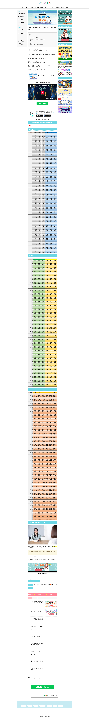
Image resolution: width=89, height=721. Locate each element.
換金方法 (61, 705)
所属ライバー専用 (21, 22)
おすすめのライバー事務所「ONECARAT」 (37, 44)
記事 (18, 25)
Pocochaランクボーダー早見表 (34, 581)
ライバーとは (20, 38)
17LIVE (36, 705)
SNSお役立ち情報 (43, 7)
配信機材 (19, 18)
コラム (67, 7)
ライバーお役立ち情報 (34, 7)
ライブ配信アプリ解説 (24, 7)
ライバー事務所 (51, 7)
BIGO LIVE (43, 705)
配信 (55, 705)
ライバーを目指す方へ (21, 33)
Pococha (23, 705)
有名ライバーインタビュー (21, 30)
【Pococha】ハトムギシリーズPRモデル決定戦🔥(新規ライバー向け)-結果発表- (45, 585)
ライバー (49, 705)
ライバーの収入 (20, 40)
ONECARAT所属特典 (60, 7)
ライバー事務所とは (21, 44)
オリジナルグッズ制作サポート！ (39, 587)
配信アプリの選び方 (21, 41)
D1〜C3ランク (33, 40)
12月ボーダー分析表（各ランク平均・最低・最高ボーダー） (39, 39)
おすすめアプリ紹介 (21, 34)
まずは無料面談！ (42, 103)
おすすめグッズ (20, 43)
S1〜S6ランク (33, 43)
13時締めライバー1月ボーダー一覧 (35, 37)
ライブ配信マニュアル (21, 31)
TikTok (30, 705)
